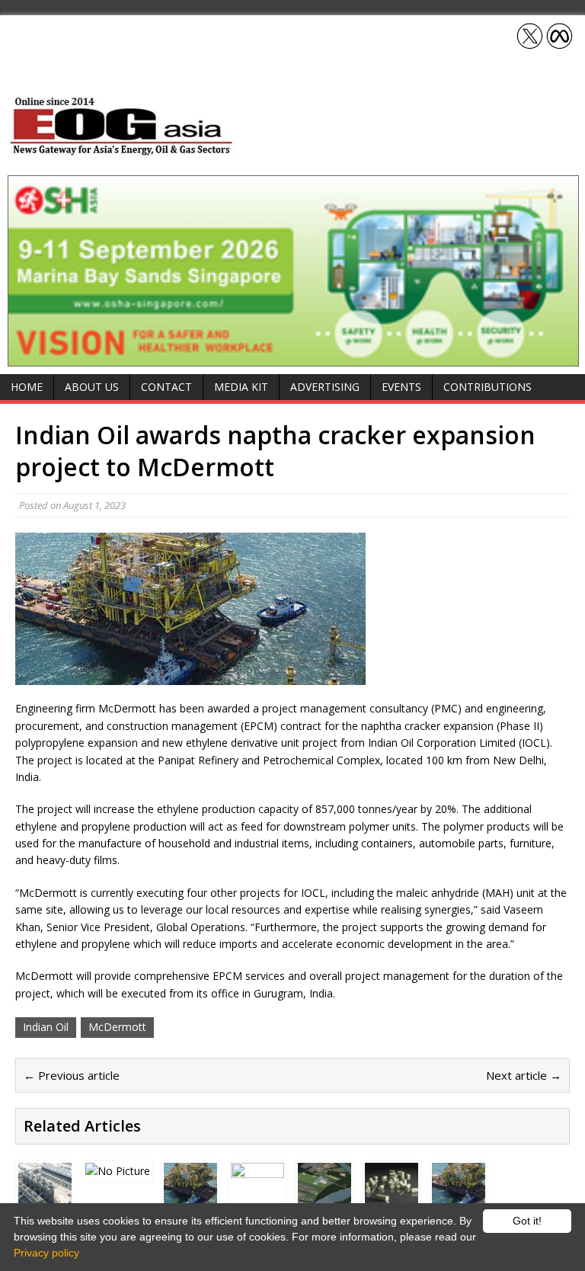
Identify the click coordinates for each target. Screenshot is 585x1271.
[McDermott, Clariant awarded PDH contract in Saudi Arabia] (391, 1194)
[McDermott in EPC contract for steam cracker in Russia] (458, 1194)
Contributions (487, 386)
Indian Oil (46, 1027)
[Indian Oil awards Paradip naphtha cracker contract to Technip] (45, 1193)
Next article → (523, 1075)
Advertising (325, 386)
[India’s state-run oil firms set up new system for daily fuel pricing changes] (257, 1194)
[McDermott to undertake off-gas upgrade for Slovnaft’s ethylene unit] (190, 1193)
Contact (166, 386)
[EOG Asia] (122, 151)
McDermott (117, 1027)
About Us (92, 386)
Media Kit (241, 386)
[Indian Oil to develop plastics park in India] (117, 1171)
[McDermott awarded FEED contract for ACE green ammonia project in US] (324, 1194)
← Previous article (72, 1075)
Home (27, 386)
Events (401, 386)
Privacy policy (46, 1253)
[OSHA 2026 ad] (293, 358)
